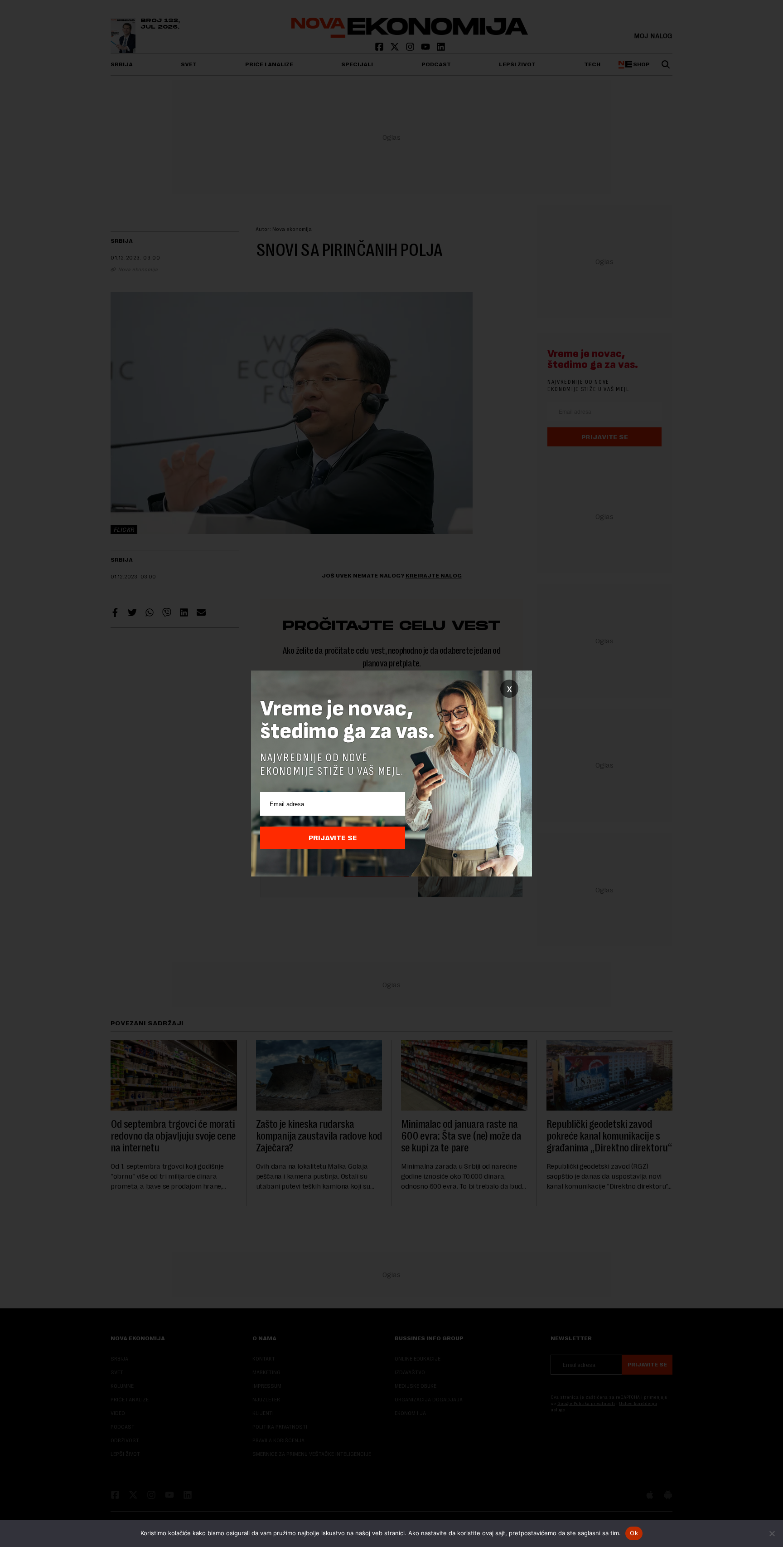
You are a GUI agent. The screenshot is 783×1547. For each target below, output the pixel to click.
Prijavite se (333, 838)
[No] (771, 1533)
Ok (634, 1533)
